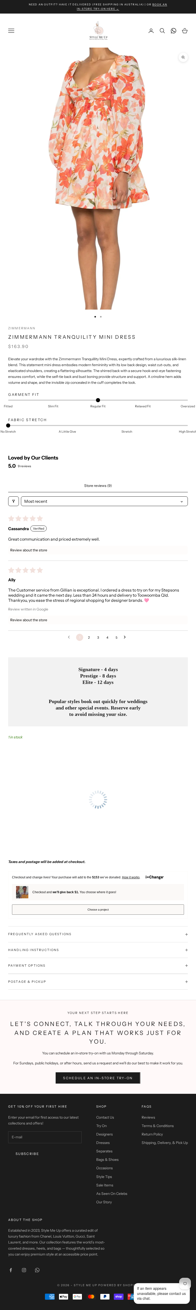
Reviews (148, 1117)
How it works (131, 877)
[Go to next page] (126, 637)
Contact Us (105, 1117)
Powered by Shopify (118, 1285)
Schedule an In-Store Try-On (98, 1078)
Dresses (103, 1142)
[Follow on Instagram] (24, 1270)
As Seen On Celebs (111, 1193)
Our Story (104, 1202)
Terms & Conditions (158, 1125)
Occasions (104, 1168)
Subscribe (27, 1154)
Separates (104, 1151)
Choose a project (98, 909)
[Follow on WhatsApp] (37, 1270)
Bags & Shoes (107, 1159)
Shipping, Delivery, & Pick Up (165, 1142)
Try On (101, 1125)
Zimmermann (22, 328)
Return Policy (152, 1134)
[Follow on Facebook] (10, 1270)
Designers (104, 1134)
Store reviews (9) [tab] (98, 485)
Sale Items (104, 1185)
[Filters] (13, 501)
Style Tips (104, 1176)
